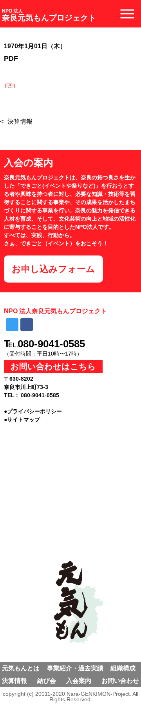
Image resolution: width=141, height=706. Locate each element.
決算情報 (20, 121)
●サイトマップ (22, 419)
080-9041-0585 (51, 344)
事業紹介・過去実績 (75, 668)
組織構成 (123, 668)
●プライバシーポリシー (33, 411)
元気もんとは (21, 668)
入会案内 (78, 680)
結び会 (46, 680)
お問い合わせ (120, 680)
